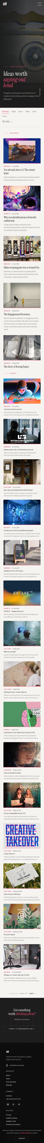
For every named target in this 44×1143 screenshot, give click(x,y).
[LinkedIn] (8, 1104)
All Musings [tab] (5, 111)
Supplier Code (11, 1121)
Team (8, 1079)
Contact (9, 1096)
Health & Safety (11, 1118)
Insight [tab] (13, 111)
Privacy (8, 1115)
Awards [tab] (20, 111)
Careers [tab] (4, 116)
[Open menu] (39, 4)
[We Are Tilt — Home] (5, 4)
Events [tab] (34, 111)
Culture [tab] (27, 111)
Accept (22, 1138)
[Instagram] (13, 1104)
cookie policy (25, 1133)
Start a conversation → (22, 1029)
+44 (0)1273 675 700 (13, 1099)
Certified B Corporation (16, 1065)
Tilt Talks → (7, 121)
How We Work (11, 1082)
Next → (33, 993)
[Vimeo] (19, 1104)
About (8, 1075)
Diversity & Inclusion (13, 1124)
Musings (9, 1085)
